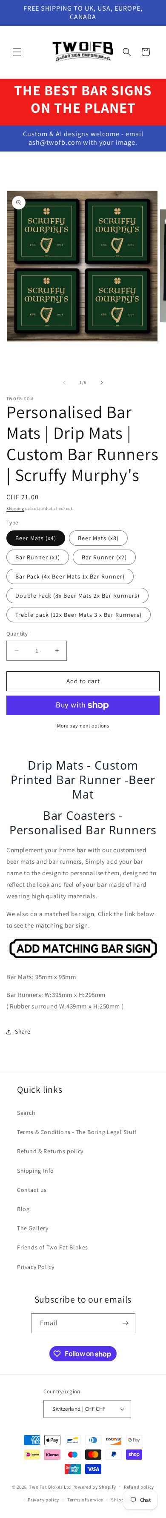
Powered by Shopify (94, 1486)
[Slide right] (101, 382)
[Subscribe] (125, 1323)
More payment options (83, 725)
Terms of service (85, 1500)
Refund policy (139, 1487)
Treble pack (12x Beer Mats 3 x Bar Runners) (78, 615)
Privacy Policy (35, 1267)
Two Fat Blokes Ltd (50, 1486)
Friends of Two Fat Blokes (52, 1247)
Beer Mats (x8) (98, 538)
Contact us (32, 1190)
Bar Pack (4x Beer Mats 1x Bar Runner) (70, 576)
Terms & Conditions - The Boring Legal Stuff (77, 1132)
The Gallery (33, 1228)
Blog (23, 1209)
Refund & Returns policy (50, 1151)
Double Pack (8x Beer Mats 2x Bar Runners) (77, 595)
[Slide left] (64, 382)
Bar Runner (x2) (104, 557)
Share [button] (23, 1031)
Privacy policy (43, 1500)
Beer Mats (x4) (35, 538)
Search (26, 1113)
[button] (17, 52)
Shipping (15, 508)
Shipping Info (35, 1170)
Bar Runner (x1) (37, 557)
